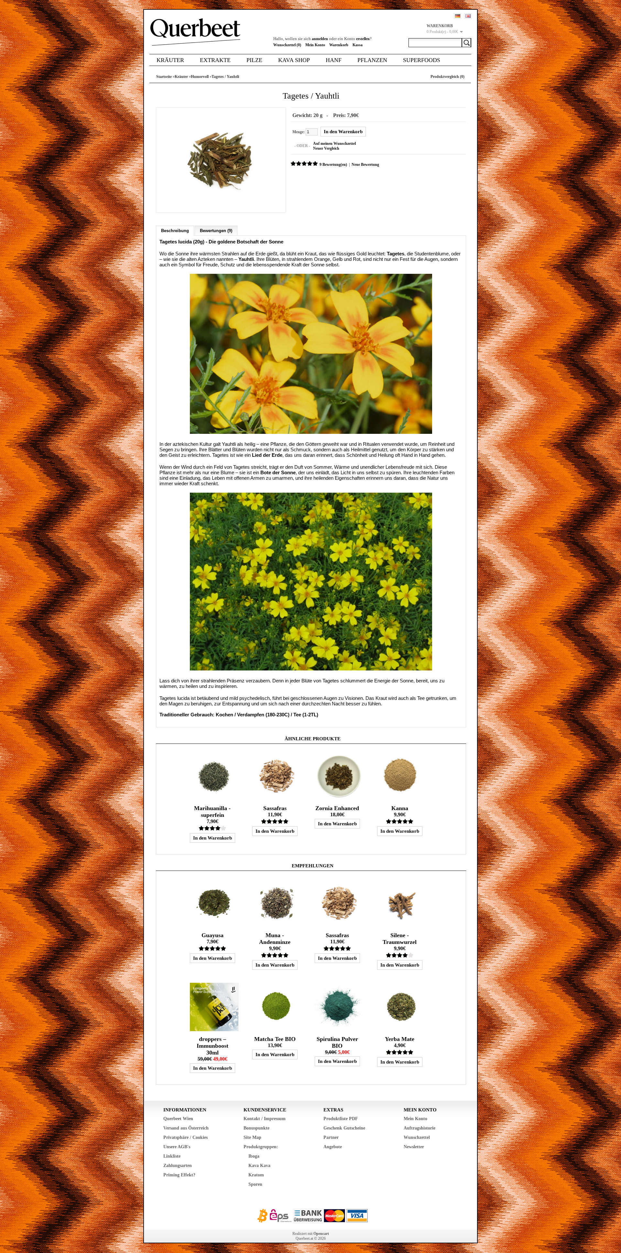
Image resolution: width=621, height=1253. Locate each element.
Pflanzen (372, 60)
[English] (468, 16)
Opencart (321, 1233)
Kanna (399, 808)
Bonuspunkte (256, 1128)
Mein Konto (315, 45)
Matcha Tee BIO (275, 1039)
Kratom (256, 1175)
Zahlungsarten (177, 1165)
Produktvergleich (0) (447, 76)
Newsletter (414, 1146)
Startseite (164, 76)
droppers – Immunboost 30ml (212, 1046)
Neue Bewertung (365, 164)
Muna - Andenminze (274, 938)
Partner (331, 1137)
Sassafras (275, 808)
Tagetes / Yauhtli (225, 76)
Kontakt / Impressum (265, 1118)
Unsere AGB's (176, 1146)
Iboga (253, 1156)
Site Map (252, 1137)
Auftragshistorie (419, 1128)
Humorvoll (200, 76)
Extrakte (215, 60)
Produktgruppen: (261, 1146)
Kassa (358, 45)
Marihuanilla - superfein (212, 811)
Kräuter (170, 60)
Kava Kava (259, 1165)
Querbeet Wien (178, 1118)
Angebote (332, 1146)
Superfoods (421, 60)
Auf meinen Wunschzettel (334, 143)
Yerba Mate (399, 1039)
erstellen (363, 39)
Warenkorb (338, 45)
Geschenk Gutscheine (344, 1128)
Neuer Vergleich (326, 148)
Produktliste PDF (340, 1118)
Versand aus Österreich (186, 1128)
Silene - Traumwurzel (400, 938)
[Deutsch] (458, 16)
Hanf (334, 60)
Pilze (254, 60)
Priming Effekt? (179, 1175)
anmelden (320, 39)
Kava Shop (294, 60)
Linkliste (171, 1156)
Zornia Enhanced (337, 808)
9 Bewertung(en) (333, 164)
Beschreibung (175, 230)
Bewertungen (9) (216, 230)
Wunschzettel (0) (287, 45)
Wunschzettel (417, 1137)
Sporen (255, 1184)
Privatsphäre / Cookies (185, 1137)
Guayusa (212, 935)
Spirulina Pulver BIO (337, 1042)
